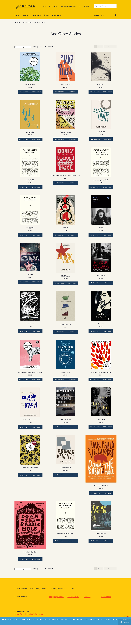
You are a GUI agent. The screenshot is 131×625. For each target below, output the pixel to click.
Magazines (25, 15)
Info (80, 6)
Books (16, 15)
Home (18, 22)
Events (46, 15)
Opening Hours (73, 597)
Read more (107, 139)
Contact (86, 6)
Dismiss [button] (125, 622)
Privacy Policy (19, 614)
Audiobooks (37, 15)
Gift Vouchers (53, 6)
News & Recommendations (68, 6)
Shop (44, 6)
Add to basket (36, 92)
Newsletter (106, 597)
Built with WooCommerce (34, 614)
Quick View (25, 92)
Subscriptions (56, 15)
